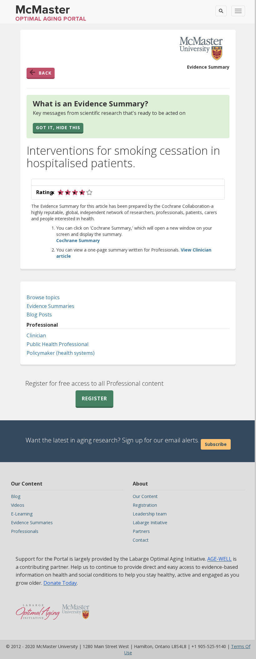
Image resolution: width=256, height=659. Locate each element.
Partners (141, 531)
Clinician (36, 335)
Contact (141, 540)
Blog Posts (39, 314)
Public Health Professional (57, 344)
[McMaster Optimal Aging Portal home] (38, 609)
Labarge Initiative (150, 522)
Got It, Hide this (58, 127)
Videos (17, 505)
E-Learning (21, 514)
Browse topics (43, 297)
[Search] (221, 11)
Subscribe (216, 444)
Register (94, 398)
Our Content (145, 496)
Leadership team (150, 514)
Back (45, 73)
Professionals (24, 531)
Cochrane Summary (78, 240)
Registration (145, 505)
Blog (15, 496)
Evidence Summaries (50, 306)
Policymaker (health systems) (61, 352)
